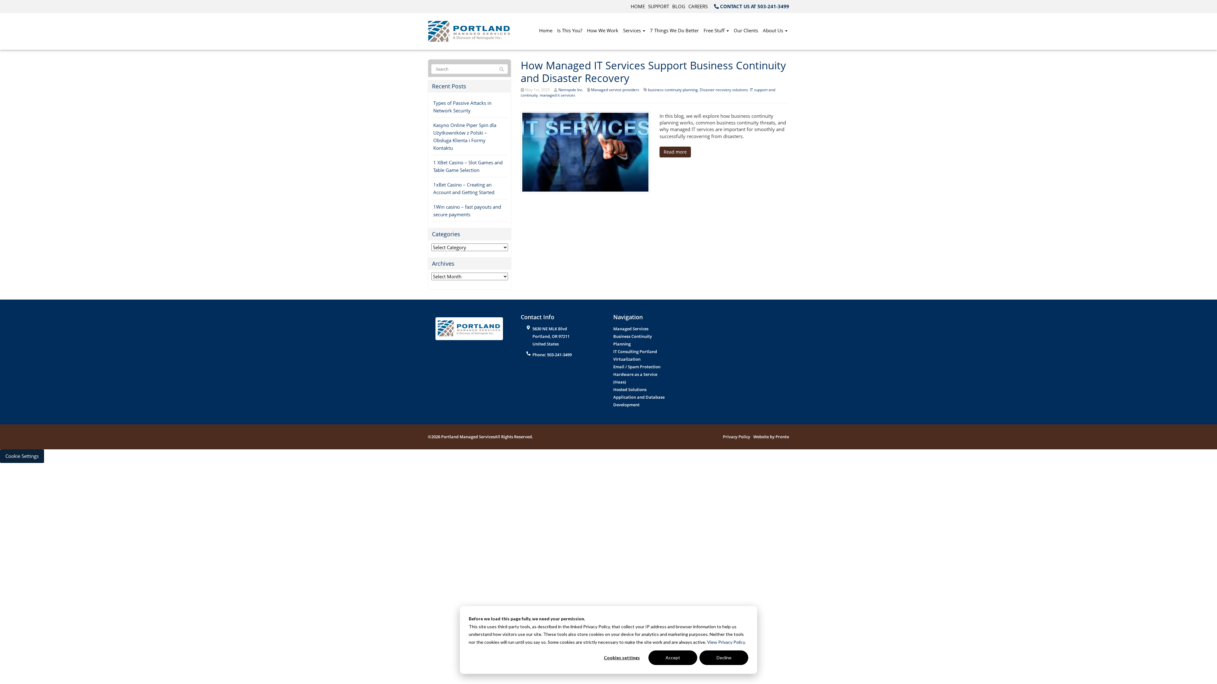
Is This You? (569, 30)
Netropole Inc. (570, 89)
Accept (673, 657)
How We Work (602, 30)
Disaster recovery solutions (724, 89)
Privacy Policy (736, 437)
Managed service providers (615, 89)
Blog (678, 6)
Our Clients (746, 30)
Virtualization (627, 359)
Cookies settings (622, 657)
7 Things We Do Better (674, 30)
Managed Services (630, 329)
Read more (675, 152)
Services (632, 30)
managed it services (557, 95)
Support (658, 6)
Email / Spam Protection (636, 367)
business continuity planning (673, 89)
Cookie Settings (22, 456)
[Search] (502, 69)
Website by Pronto (771, 437)
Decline (724, 657)
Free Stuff (715, 30)
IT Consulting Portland (635, 351)
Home (638, 6)
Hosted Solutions (630, 389)
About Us (773, 30)
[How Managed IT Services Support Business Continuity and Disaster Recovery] (585, 152)
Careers (698, 6)
